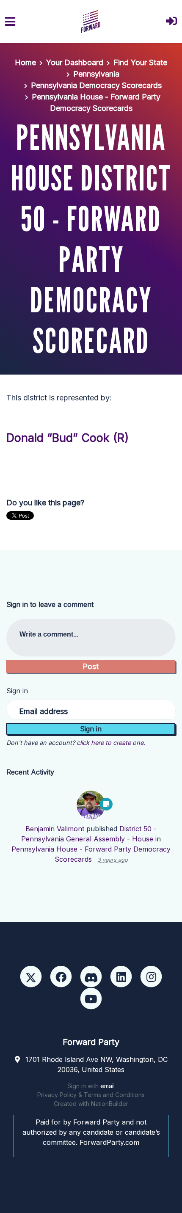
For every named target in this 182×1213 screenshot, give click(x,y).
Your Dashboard (74, 62)
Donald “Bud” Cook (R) (67, 437)
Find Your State (140, 62)
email (107, 1085)
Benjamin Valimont (54, 828)
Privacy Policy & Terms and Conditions (91, 1094)
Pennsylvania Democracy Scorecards (96, 85)
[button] (171, 22)
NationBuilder (109, 1103)
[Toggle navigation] (10, 21)
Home (25, 62)
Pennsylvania (96, 73)
